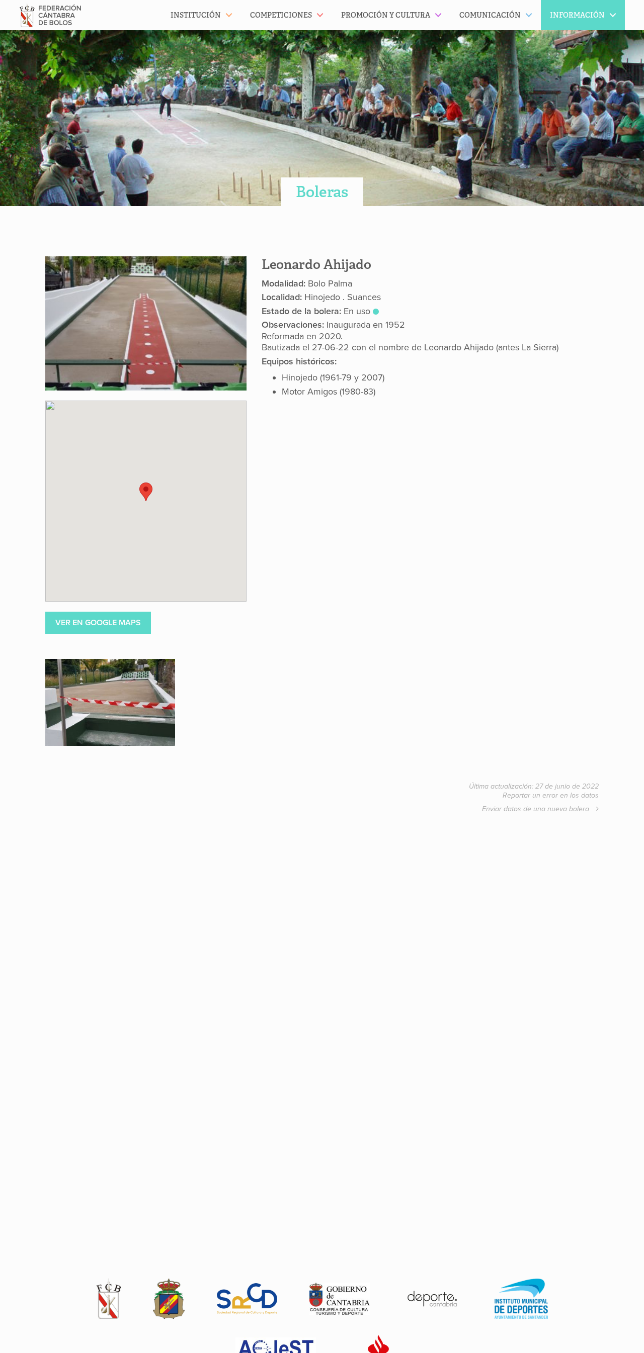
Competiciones (281, 15)
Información (577, 15)
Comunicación (490, 15)
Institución (196, 15)
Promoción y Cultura (385, 15)
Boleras (322, 192)
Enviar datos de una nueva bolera (536, 809)
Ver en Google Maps (98, 623)
